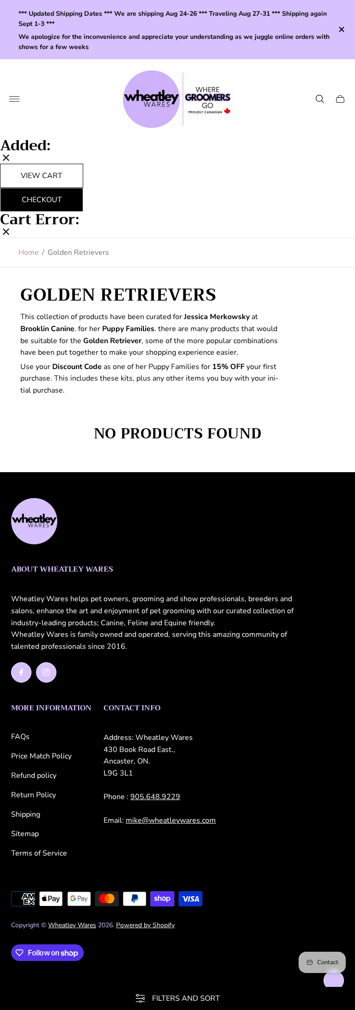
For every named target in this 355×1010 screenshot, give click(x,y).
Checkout (42, 200)
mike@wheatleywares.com (171, 820)
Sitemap (25, 834)
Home (28, 252)
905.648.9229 (155, 797)
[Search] (320, 99)
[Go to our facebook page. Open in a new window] (21, 672)
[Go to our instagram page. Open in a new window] (46, 672)
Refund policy (33, 775)
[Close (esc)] (6, 158)
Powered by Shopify (145, 925)
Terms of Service (39, 853)
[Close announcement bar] (341, 29)
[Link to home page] (34, 522)
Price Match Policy (41, 756)
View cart (41, 176)
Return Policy (33, 795)
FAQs (20, 737)
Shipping (25, 814)
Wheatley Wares (72, 925)
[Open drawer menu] (14, 99)
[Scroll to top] (334, 980)
